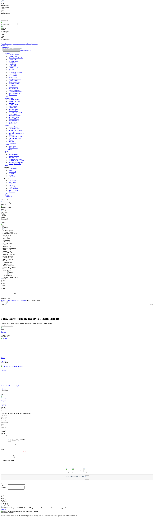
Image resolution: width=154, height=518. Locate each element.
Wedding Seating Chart (15, 159)
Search (3, 225)
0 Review (3, 361)
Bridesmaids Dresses (14, 128)
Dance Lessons (13, 95)
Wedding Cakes (13, 61)
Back (2, 497)
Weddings (11, 141)
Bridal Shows (12, 146)
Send (2, 495)
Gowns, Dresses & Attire (16, 58)
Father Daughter (13, 188)
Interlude (11, 173)
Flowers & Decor (13, 71)
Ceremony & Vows (14, 101)
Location (3, 215)
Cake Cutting (12, 182)
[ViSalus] (4, 338)
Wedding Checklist (14, 156)
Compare (3, 405)
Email (85, 472)
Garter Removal (13, 190)
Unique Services (13, 88)
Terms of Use (4, 503)
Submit (3, 431)
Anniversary (12, 180)
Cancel (3, 407)
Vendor (3, 214)
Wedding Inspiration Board (16, 162)
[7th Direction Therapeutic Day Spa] (12, 366)
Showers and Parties (14, 90)
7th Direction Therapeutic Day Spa (10, 386)
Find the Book (9, 196)
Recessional (12, 176)
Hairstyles (11, 135)
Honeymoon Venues (14, 82)
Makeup (11, 140)
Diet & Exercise (13, 122)
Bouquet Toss (12, 187)
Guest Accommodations (15, 91)
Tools (6, 151)
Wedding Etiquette (14, 120)
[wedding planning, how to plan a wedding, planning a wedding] (19, 44)
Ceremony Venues (14, 56)
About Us (3, 500)
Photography (12, 63)
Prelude (11, 175)
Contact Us (4, 501)
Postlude (11, 170)
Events (3, 8)
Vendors (3, 4)
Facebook (74, 472)
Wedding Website (14, 154)
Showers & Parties (14, 119)
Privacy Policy (5, 505)
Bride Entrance (13, 168)
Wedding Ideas (5, 5)
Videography (12, 64)
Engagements (12, 143)
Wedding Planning (14, 83)
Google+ (68, 472)
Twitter (80, 470)
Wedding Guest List (14, 157)
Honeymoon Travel (14, 93)
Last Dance (12, 184)
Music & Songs (13, 106)
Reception (11, 103)
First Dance (12, 185)
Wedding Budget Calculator (16, 160)
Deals (6, 96)
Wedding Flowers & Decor (16, 133)
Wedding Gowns (13, 127)
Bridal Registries (13, 87)
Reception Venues (14, 54)
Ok (15, 294)
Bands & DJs (12, 66)
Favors (7, 195)
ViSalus (3, 358)
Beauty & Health (13, 77)
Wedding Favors (5, 13)
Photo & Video (13, 107)
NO (14, 457)
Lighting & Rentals (14, 80)
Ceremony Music (13, 67)
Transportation (13, 75)
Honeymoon (12, 124)
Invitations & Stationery (15, 72)
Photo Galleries (5, 7)
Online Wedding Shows (13, 148)
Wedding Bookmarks (15, 164)
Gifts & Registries (14, 117)
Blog (2, 12)
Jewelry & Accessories (15, 79)
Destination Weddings (15, 115)
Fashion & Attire (13, 104)
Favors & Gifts (13, 74)
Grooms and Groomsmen (16, 130)
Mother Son (12, 192)
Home (2, 498)
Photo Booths (12, 85)
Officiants (11, 69)
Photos (7, 125)
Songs (2, 10)
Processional (12, 172)
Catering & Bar (13, 59)
